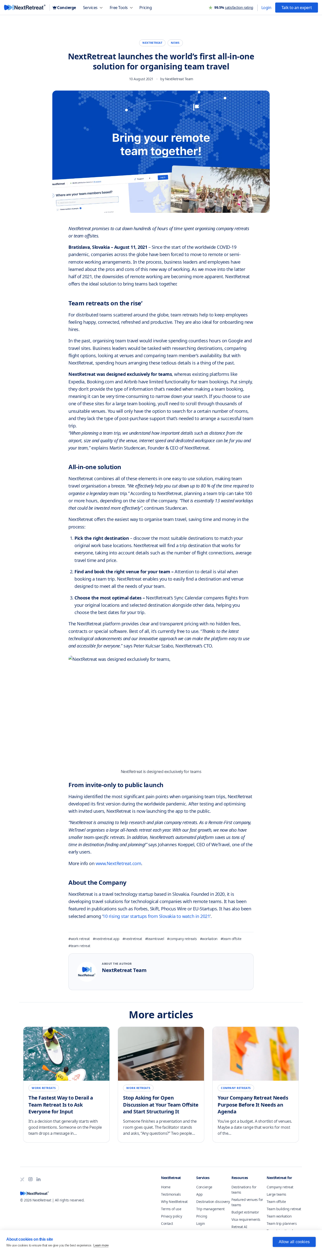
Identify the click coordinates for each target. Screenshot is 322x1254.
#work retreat (79, 938)
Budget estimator (245, 1212)
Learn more (100, 1245)
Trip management (210, 1208)
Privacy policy (171, 1216)
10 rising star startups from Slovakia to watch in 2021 (156, 916)
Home (165, 1187)
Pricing (201, 1216)
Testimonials (171, 1194)
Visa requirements (245, 1219)
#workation (209, 938)
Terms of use (171, 1208)
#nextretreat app (106, 938)
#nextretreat (132, 938)
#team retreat (79, 945)
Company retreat (280, 1187)
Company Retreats (236, 1088)
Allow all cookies (294, 1242)
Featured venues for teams (247, 1202)
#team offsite (231, 938)
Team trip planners (282, 1223)
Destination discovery (213, 1201)
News (175, 43)
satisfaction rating (239, 7)
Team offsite (276, 1201)
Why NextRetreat (174, 1201)
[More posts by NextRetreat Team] (87, 972)
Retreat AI (239, 1226)
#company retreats (182, 938)
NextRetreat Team (179, 78)
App (199, 1194)
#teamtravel (154, 938)
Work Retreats (44, 1088)
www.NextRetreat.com (118, 863)
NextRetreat (152, 43)
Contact (167, 1223)
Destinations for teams (243, 1190)
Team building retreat (284, 1208)
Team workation (279, 1216)
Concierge (204, 1187)
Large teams (276, 1194)
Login (200, 1223)
